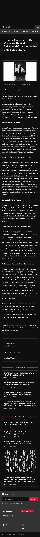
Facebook (8, 525)
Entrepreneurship (9, 343)
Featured (6, 387)
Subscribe (33, 499)
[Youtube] (23, 528)
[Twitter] (10, 90)
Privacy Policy (19, 503)
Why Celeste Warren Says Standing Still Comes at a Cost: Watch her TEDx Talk (17, 393)
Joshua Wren (9, 358)
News (4, 57)
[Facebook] (5, 90)
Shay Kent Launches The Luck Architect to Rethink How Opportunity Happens (18, 383)
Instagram (28, 525)
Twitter (8, 528)
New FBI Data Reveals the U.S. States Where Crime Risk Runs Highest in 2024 (19, 374)
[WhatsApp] (19, 90)
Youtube (28, 528)
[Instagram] (23, 524)
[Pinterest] (14, 90)
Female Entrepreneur (10, 346)
